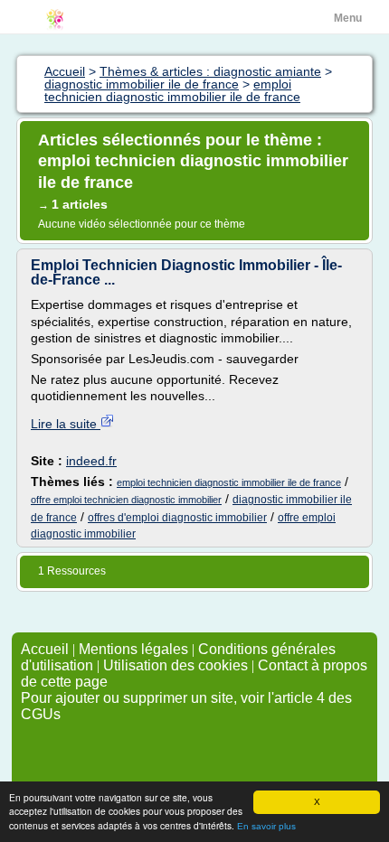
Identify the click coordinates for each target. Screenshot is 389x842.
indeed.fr (91, 461)
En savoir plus (266, 826)
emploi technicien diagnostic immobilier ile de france (229, 482)
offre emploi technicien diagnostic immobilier (126, 499)
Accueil (45, 649)
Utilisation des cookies (175, 665)
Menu (348, 18)
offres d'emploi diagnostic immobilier (177, 517)
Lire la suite (65, 423)
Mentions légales (133, 649)
